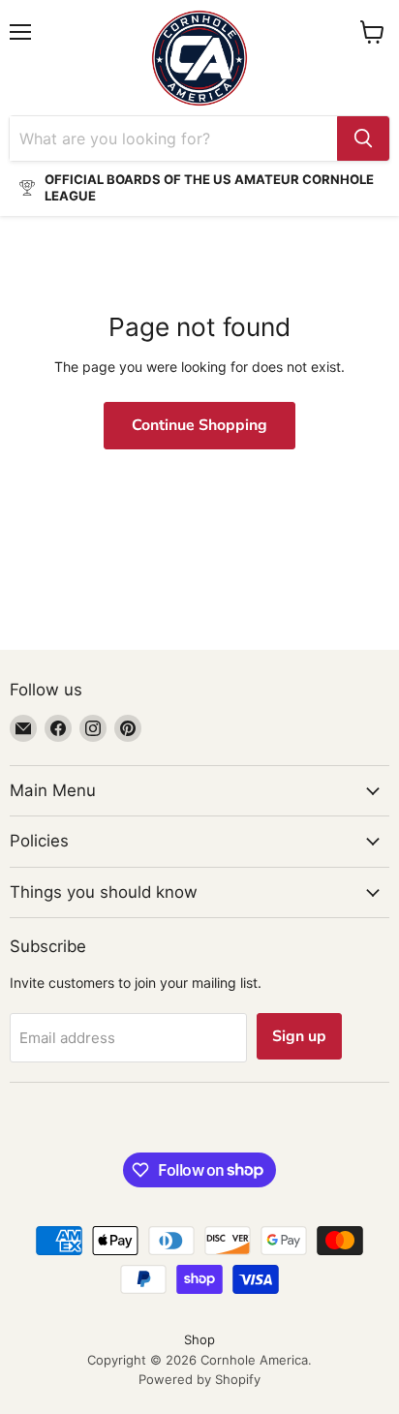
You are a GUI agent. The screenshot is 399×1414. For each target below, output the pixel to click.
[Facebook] (58, 728)
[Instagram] (93, 728)
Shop (199, 1339)
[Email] (23, 728)
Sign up (299, 1036)
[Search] (363, 138)
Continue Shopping (199, 425)
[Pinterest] (127, 728)
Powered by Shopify (199, 1379)
